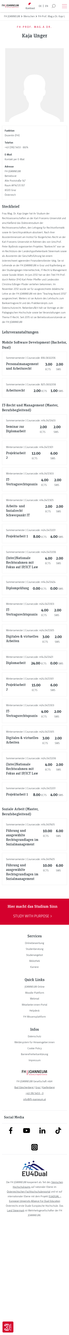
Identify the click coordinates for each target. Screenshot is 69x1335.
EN (46, 6)
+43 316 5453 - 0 (35, 1093)
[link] (34, 943)
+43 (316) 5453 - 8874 (16, 147)
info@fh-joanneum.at (34, 1099)
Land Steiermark (15, 1210)
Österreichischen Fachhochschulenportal (28, 1191)
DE (40, 6)
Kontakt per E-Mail (14, 159)
